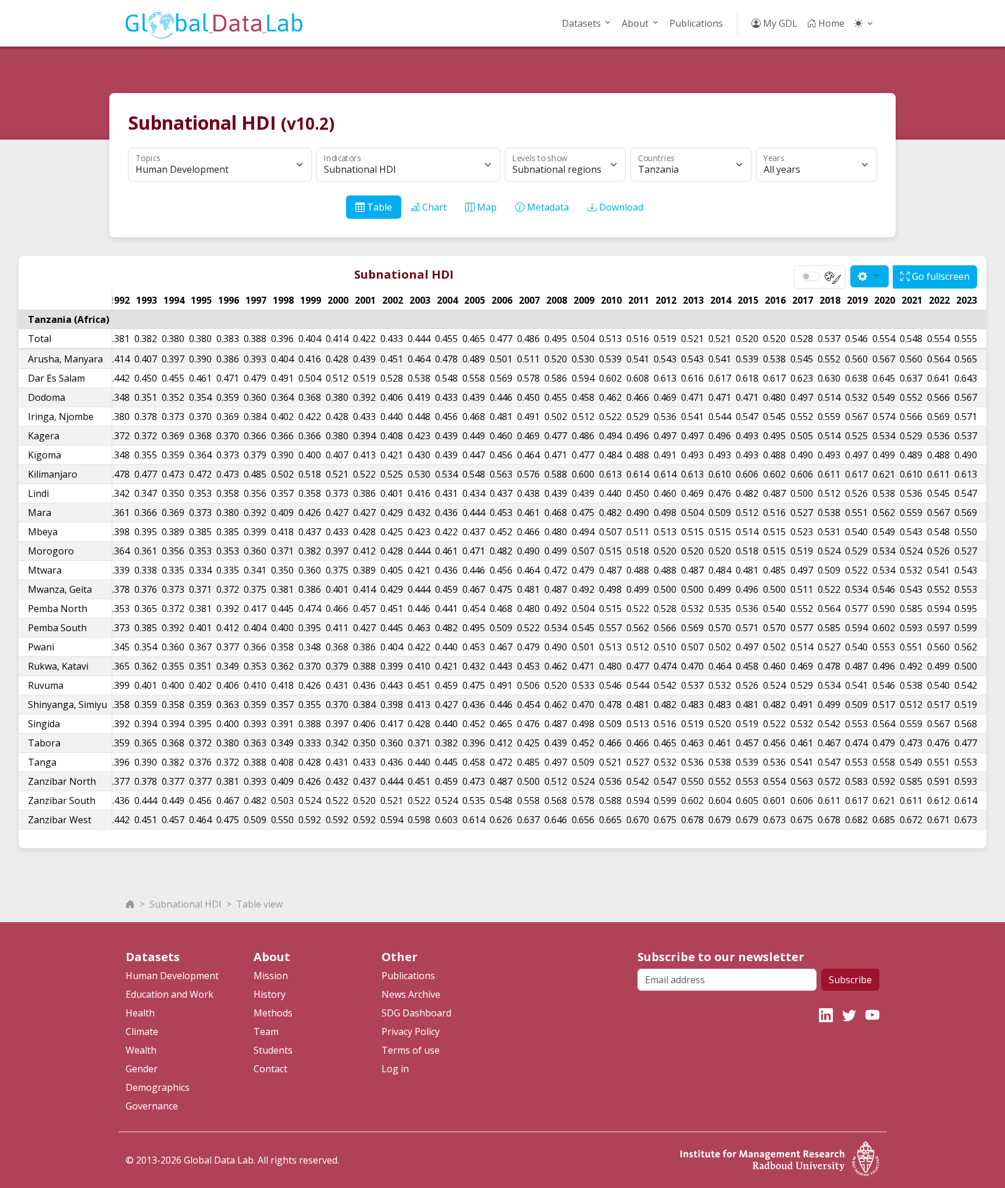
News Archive (411, 994)
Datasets (581, 23)
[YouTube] (872, 1015)
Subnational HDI (185, 904)
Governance (152, 1106)
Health (140, 1012)
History (270, 994)
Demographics (158, 1087)
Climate (142, 1031)
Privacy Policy (411, 1031)
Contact (270, 1068)
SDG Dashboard (416, 1012)
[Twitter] (849, 1015)
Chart (433, 207)
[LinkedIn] (826, 1015)
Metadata (547, 207)
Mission (271, 975)
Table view (259, 904)
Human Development (172, 975)
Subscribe (850, 979)
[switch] (810, 276)
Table (378, 207)
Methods (273, 1012)
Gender (142, 1068)
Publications (696, 23)
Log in (395, 1068)
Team (266, 1031)
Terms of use (411, 1050)
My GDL (779, 23)
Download (620, 207)
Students (273, 1050)
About (635, 23)
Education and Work (169, 994)
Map (486, 207)
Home (830, 23)
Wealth (141, 1050)
